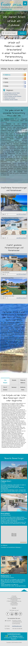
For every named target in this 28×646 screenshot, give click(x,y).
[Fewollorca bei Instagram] (16, 615)
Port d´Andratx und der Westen (12, 96)
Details (24, 209)
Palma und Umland (9, 98)
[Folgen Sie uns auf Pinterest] (20, 615)
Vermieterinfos (14, 603)
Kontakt (14, 596)
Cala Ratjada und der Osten (12, 93)
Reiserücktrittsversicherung (14, 601)
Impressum (14, 597)
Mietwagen (14, 602)
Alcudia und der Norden (11, 94)
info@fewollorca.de (17, 626)
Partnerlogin (14, 599)
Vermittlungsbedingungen (14, 598)
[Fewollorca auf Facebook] (8, 615)
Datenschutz (14, 604)
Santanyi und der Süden (11, 99)
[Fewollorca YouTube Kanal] (12, 615)
